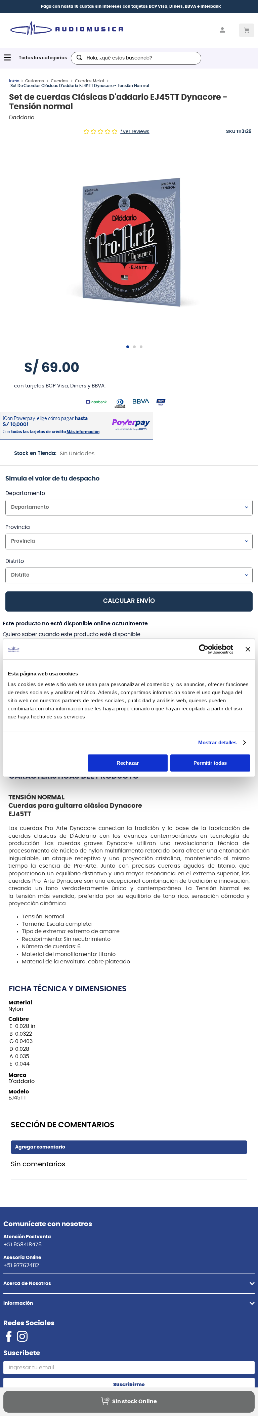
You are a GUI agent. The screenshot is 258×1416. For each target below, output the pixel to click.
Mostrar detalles (217, 742)
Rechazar (128, 763)
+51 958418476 (22, 1244)
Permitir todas (210, 763)
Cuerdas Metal (89, 81)
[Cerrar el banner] (248, 649)
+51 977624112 (21, 1265)
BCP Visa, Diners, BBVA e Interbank (185, 6)
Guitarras (34, 81)
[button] (132, 242)
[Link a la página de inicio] (14, 81)
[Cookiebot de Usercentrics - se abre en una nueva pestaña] (203, 649)
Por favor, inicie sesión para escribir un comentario (129, 1147)
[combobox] (136, 58)
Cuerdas (59, 81)
